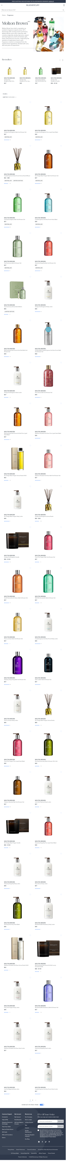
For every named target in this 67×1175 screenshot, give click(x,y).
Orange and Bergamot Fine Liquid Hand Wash (25, 80)
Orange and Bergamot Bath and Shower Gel (9, 80)
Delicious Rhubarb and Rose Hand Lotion (14, 1048)
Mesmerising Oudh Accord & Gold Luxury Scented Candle (45, 966)
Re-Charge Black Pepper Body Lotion (13, 516)
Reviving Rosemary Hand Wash (12, 924)
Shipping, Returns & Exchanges (7, 1123)
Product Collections (22, 1157)
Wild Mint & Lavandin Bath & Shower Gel (45, 598)
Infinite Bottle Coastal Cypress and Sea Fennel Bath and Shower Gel (48, 351)
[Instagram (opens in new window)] (39, 1141)
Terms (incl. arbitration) (44, 1136)
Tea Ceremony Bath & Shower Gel (12, 263)
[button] (64, 5)
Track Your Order (6, 1126)
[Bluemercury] (32, 5)
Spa (26, 1125)
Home (4, 15)
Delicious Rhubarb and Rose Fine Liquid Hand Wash (48, 433)
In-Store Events (29, 1122)
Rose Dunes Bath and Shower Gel (43, 392)
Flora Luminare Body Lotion (11, 720)
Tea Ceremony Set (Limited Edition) (13, 306)
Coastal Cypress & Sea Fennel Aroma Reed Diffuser (17, 175)
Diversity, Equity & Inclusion (29, 1135)
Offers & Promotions (7, 1134)
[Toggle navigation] (2, 5)
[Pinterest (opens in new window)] (49, 1141)
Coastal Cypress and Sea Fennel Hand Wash (46, 219)
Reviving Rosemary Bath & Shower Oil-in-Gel (46, 761)
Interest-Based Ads (25, 1153)
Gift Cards (4, 1132)
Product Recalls (51, 1153)
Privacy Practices (53, 1133)
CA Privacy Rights (15, 1153)
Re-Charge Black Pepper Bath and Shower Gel (46, 175)
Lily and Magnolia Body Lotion (11, 1089)
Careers (27, 1128)
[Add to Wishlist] (30, 102)
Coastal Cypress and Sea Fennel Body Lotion (46, 638)
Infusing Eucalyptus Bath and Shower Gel (40, 80)
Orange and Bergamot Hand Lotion (13, 392)
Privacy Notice (11, 1149)
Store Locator (28, 1119)
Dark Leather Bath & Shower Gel (43, 679)
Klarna (3, 1137)
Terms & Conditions (31, 1149)
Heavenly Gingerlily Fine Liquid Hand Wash (45, 843)
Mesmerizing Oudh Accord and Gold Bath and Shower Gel (15, 351)
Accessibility (34, 1153)
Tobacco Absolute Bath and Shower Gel (14, 802)
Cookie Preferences (20, 1149)
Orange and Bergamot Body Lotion (44, 306)
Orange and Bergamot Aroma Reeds (44, 516)
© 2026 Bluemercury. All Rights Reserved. (38, 1157)
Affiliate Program (42, 1153)
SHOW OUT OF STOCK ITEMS (32, 1104)
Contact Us (5, 1117)
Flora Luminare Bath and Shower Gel (13, 638)
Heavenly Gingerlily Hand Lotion (43, 1048)
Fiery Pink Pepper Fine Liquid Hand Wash (14, 761)
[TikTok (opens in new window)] (45, 1141)
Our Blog (27, 1139)
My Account (17, 1117)
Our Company (28, 1117)
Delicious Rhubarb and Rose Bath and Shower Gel (47, 475)
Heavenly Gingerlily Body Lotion (12, 883)
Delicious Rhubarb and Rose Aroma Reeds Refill (16, 965)
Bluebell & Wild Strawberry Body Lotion (45, 924)
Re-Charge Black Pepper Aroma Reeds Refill (15, 475)
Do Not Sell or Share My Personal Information (48, 1149)
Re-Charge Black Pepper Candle (12, 843)
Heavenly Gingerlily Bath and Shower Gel (45, 263)
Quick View (17, 115)
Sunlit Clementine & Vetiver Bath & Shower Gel (16, 598)
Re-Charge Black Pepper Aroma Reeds (44, 720)
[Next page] (36, 1100)
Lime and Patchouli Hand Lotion (43, 802)
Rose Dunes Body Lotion (41, 883)
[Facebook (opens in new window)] (42, 1141)
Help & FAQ (5, 1119)
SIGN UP (60, 1121)
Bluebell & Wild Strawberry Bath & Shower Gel (46, 1007)
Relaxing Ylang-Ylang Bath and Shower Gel (15, 679)
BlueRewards (17, 1119)
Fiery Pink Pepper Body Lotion (11, 1007)
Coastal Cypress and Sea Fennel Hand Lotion (46, 1089)
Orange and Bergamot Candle (55, 80)
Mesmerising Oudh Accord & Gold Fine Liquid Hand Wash (15, 434)
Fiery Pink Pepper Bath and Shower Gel (45, 557)
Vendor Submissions (28, 1131)
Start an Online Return (7, 1129)
